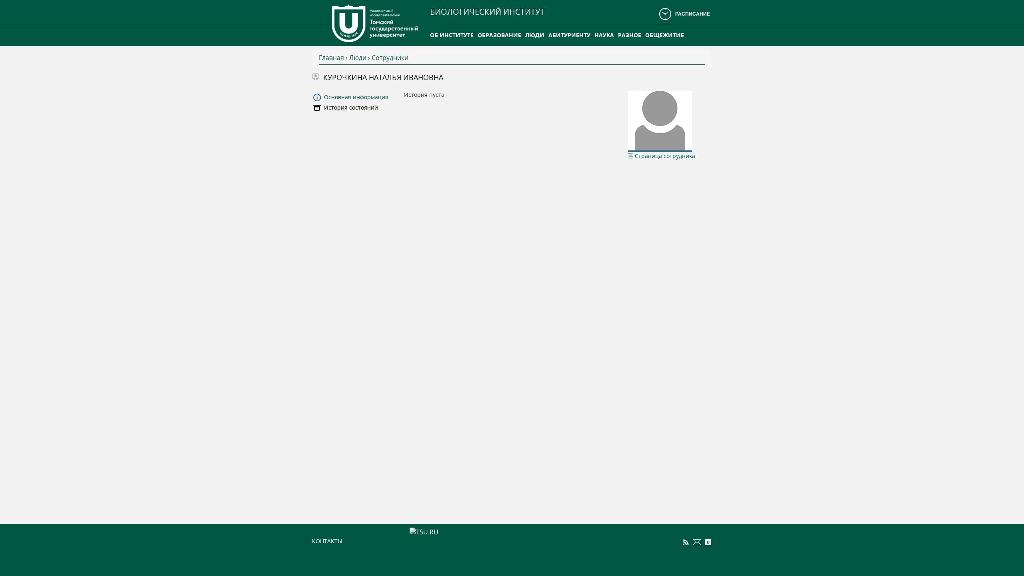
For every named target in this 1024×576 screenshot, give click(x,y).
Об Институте (452, 35)
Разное (629, 35)
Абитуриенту (569, 35)
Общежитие (664, 35)
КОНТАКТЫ (327, 541)
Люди (534, 35)
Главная (331, 57)
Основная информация (356, 97)
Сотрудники (390, 57)
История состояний (351, 107)
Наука (604, 35)
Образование (499, 35)
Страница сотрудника (664, 156)
